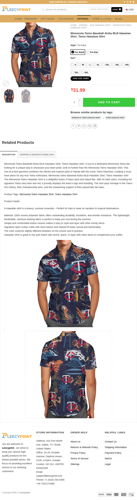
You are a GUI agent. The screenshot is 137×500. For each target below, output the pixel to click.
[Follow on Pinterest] (133, 2)
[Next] (61, 54)
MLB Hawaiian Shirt (100, 25)
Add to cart (109, 102)
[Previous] (6, 54)
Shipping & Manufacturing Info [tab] (37, 155)
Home (18, 18)
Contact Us (111, 441)
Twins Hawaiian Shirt (115, 117)
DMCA (108, 458)
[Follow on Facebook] (125, 2)
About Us (75, 441)
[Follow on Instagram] (128, 2)
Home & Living (101, 18)
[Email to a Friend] (84, 126)
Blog (118, 18)
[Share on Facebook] (73, 126)
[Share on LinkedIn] (94, 126)
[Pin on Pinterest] (89, 126)
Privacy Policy (78, 453)
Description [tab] (8, 155)
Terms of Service (79, 458)
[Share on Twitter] (78, 126)
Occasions (65, 18)
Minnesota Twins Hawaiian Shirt (86, 117)
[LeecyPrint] (17, 9)
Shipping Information (116, 447)
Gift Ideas (48, 18)
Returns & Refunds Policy (84, 447)
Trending (30, 18)
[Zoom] (6, 83)
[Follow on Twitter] (131, 2)
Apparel (83, 18)
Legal (108, 464)
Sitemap (75, 464)
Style (73, 45)
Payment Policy (113, 453)
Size (73, 58)
